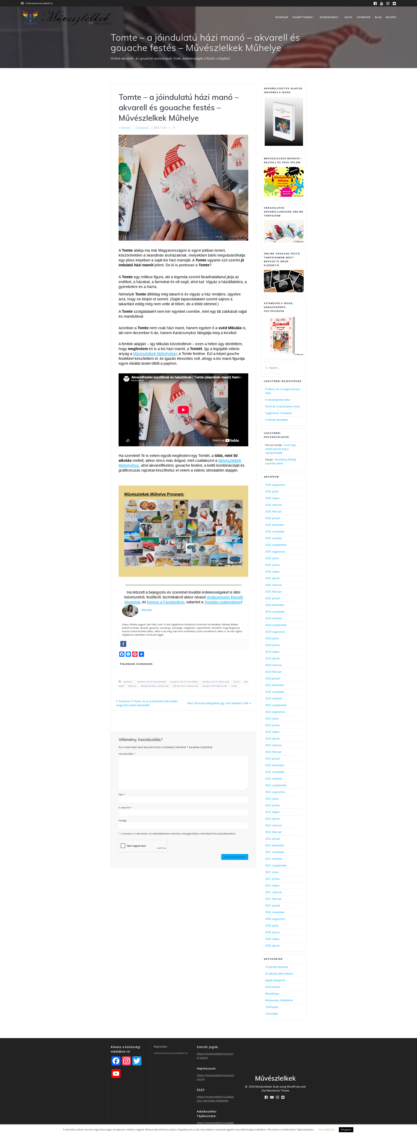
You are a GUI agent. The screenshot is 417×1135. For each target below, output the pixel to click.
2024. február (273, 672)
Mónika (125, 127)
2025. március (273, 585)
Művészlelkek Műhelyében (155, 354)
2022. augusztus (275, 792)
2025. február (273, 591)
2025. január (272, 598)
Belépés (391, 17)
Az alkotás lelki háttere (279, 973)
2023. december (274, 685)
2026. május (272, 498)
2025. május (272, 571)
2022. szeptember (276, 785)
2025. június (272, 565)
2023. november (275, 692)
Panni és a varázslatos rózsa (282, 406)
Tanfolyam (142, 127)
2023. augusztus (275, 712)
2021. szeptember (276, 865)
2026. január (272, 518)
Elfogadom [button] (346, 1129)
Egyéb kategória (275, 980)
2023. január (272, 758)
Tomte (234, 686)
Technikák (271, 1013)
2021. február (273, 899)
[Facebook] (123, 644)
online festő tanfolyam (185, 686)
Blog (378, 17)
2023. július (272, 718)
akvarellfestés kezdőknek (184, 682)
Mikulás (132, 686)
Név (122, 794)
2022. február (273, 832)
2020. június (272, 932)
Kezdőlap (281, 17)
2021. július (272, 872)
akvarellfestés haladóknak (151, 682)
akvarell (128, 682)
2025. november (275, 531)
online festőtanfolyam (214, 686)
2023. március (273, 745)
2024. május (272, 652)
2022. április (272, 818)
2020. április (272, 945)
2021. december (274, 845)
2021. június (272, 879)
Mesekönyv (272, 993)
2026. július (272, 491)
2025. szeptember (276, 545)
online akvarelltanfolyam (155, 686)
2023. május (272, 732)
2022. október (273, 778)
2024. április (272, 658)
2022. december (274, 765)
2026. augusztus (275, 485)
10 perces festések (276, 967)
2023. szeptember (276, 705)
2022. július (272, 798)
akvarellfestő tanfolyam (215, 682)
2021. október (273, 859)
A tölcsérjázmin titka (277, 400)
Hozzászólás (127, 753)
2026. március (273, 505)
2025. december (274, 525)
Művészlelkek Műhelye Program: (154, 494)
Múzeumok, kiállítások (279, 1000)
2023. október (273, 698)
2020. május (272, 939)
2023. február (273, 752)
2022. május (272, 812)
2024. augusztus (275, 631)
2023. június (272, 725)
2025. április (272, 578)
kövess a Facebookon (165, 602)
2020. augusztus (275, 919)
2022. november (275, 772)
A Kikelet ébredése (276, 420)
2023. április (272, 738)
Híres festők (272, 987)
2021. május (272, 885)
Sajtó (348, 17)
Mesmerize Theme (277, 1090)
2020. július (272, 925)
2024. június (272, 645)
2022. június (272, 805)
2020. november (275, 912)
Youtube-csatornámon (222, 602)
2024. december (274, 605)
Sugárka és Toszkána (278, 413)
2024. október (273, 618)
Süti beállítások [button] (326, 1129)
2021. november (275, 852)
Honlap (123, 820)
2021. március (273, 892)
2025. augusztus (275, 551)
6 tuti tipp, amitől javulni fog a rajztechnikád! (280, 449)
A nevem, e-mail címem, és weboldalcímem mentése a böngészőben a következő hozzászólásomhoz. (179, 833)
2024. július (272, 638)
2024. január (272, 678)
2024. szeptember (276, 625)
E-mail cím (125, 807)
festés (236, 682)
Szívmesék (364, 17)
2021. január (272, 905)
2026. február (273, 511)
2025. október (273, 538)
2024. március (273, 665)
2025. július (272, 558)
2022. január (272, 838)
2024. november (275, 611)
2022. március (273, 825)
